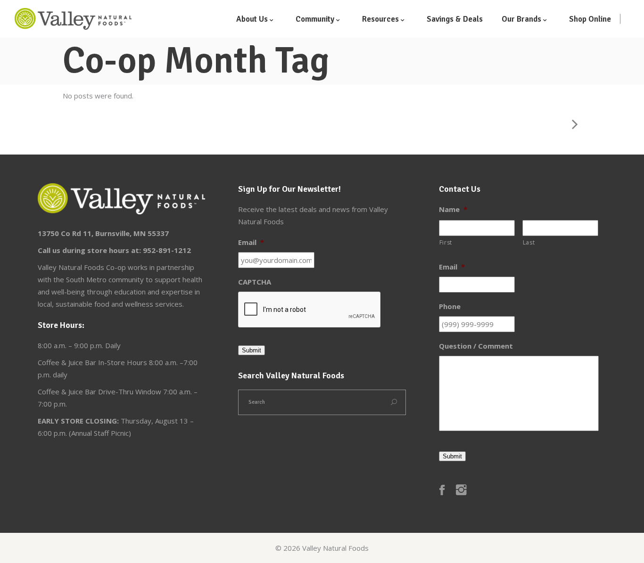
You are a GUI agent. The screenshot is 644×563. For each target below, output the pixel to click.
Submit (251, 350)
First (445, 242)
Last (529, 242)
